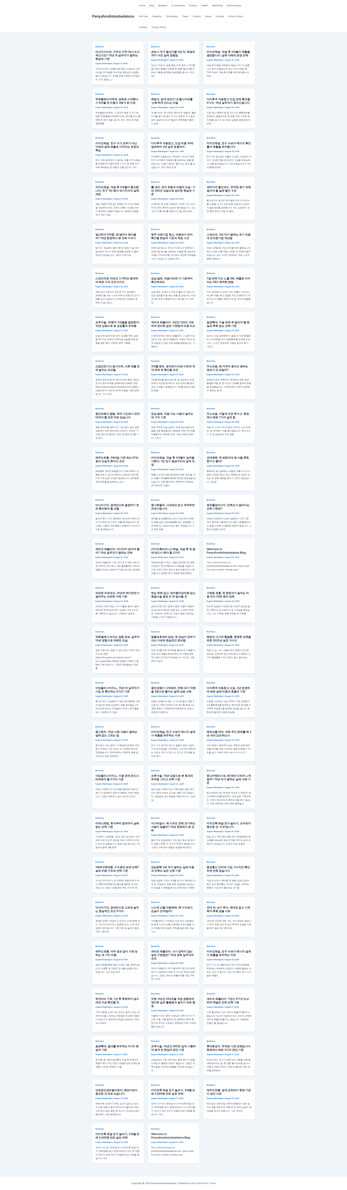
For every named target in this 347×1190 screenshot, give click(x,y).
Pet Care (143, 16)
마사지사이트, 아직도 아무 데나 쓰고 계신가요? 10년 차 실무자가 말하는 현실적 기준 (117, 55)
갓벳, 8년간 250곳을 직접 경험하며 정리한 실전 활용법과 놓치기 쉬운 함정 (173, 1002)
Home (142, 5)
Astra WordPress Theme (203, 1183)
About (208, 16)
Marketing (217, 5)
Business (162, 5)
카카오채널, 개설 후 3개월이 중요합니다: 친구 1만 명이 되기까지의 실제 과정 (117, 190)
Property (156, 16)
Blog (152, 5)
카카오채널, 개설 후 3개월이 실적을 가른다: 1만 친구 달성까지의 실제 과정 (173, 461)
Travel (185, 16)
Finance (193, 5)
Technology (172, 16)
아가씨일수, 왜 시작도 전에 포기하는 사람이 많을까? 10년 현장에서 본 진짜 (173, 827)
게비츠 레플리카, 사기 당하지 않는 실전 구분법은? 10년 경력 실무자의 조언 (172, 955)
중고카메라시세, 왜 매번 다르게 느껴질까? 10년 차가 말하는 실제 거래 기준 (229, 779)
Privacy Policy (235, 16)
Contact (197, 16)
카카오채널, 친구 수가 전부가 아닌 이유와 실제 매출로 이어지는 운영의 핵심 (117, 147)
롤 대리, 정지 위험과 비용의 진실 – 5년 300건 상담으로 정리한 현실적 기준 (173, 190)
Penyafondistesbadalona (113, 16)
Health (204, 5)
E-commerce (178, 5)
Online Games (234, 5)
